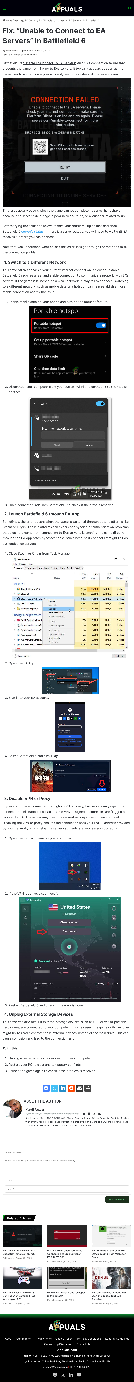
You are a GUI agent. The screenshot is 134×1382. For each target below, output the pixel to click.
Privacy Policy (43, 1338)
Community (23, 1338)
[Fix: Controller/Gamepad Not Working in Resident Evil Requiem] (111, 1278)
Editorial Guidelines (117, 1338)
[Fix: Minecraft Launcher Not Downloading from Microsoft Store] (111, 1236)
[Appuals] (67, 7)
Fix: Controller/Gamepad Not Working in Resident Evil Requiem (109, 1296)
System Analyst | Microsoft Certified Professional (52, 1113)
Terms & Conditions (89, 1338)
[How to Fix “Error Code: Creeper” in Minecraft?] (67, 1278)
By (4, 50)
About (8, 1338)
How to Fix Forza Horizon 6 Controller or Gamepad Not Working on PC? (19, 1296)
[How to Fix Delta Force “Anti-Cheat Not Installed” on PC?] (22, 1236)
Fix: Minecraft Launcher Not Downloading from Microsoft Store (109, 1254)
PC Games (31, 20)
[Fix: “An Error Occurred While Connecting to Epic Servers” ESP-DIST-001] (67, 1236)
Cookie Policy (63, 1338)
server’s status (32, 231)
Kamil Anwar (10, 50)
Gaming (18, 20)
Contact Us (83, 1344)
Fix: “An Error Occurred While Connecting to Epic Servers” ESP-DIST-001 (64, 1254)
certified (16, 54)
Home (8, 20)
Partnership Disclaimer (58, 1344)
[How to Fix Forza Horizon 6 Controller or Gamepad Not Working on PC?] (22, 1278)
